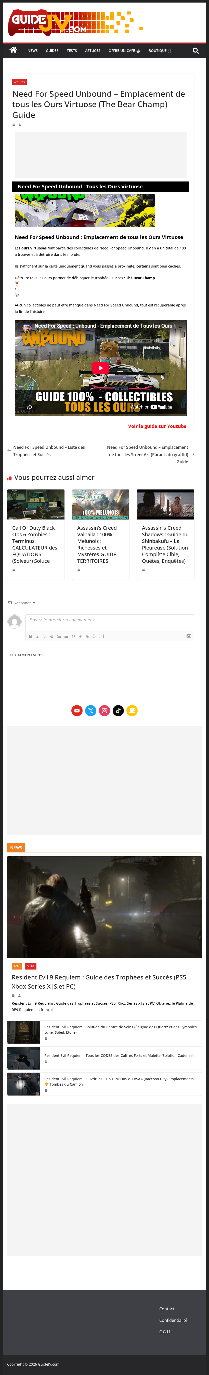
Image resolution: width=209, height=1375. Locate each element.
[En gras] (30, 636)
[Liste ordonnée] (59, 636)
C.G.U (164, 1332)
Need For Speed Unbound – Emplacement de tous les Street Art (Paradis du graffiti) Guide (147, 454)
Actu (17, 966)
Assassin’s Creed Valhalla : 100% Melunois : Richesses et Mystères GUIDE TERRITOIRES (97, 544)
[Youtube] (77, 711)
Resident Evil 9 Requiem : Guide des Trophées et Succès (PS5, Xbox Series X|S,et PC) (100, 981)
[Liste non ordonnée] (66, 636)
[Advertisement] (100, 155)
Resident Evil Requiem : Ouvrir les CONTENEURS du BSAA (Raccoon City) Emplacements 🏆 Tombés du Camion (119, 1081)
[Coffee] (132, 711)
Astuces (92, 50)
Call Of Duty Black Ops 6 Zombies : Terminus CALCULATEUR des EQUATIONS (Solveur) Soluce (34, 544)
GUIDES (52, 50)
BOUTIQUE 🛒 (160, 50)
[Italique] (37, 636)
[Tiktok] (118, 711)
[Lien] (87, 636)
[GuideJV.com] (13, 52)
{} (94, 636)
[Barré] (52, 636)
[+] (101, 636)
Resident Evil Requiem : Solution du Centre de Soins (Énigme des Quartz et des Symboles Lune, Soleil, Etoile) (120, 1030)
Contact (166, 1309)
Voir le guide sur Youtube (157, 426)
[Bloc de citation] (73, 636)
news (33, 50)
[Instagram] (104, 711)
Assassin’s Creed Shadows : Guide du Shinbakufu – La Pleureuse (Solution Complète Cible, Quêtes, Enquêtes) (165, 544)
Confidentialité (173, 1320)
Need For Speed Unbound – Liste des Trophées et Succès (49, 450)
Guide (30, 966)
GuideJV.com (48, 1364)
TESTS (72, 50)
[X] (91, 711)
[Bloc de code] (80, 636)
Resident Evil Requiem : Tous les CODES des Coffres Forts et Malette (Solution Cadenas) (118, 1055)
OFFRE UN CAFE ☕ (124, 50)
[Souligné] (44, 636)
